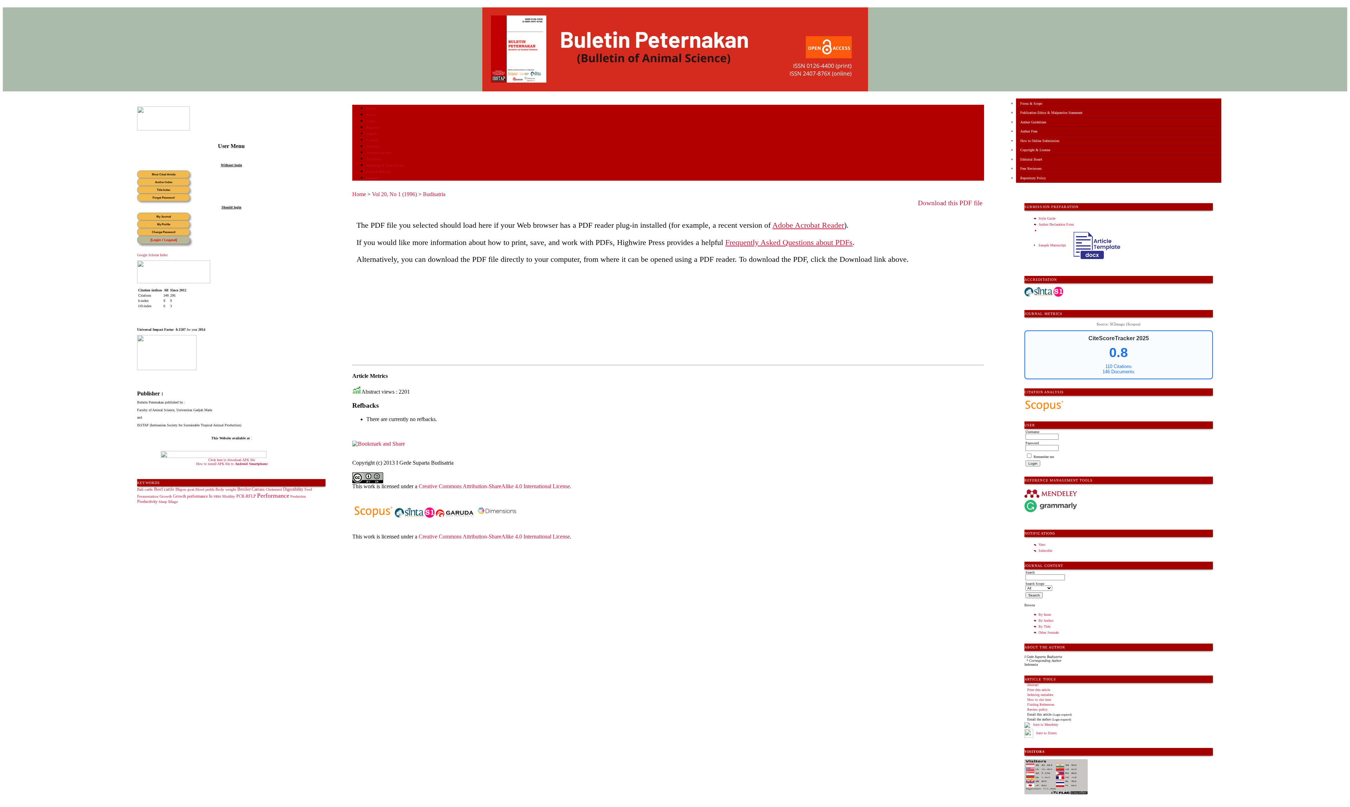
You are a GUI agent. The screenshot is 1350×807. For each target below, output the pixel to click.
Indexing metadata (1040, 695)
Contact (372, 178)
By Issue (1045, 614)
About (371, 115)
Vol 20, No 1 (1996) (394, 194)
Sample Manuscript (1053, 245)
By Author (1046, 620)
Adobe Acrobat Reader (808, 225)
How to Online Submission (1039, 141)
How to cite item (1039, 700)
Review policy (1037, 709)
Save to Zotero (1046, 733)
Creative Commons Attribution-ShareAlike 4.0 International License (494, 486)
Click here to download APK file (231, 460)
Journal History (378, 172)
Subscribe (1045, 551)
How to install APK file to (232, 464)
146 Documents (1118, 371)
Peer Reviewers (1031, 168)
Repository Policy (1033, 178)
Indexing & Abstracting (384, 165)
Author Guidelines (1033, 122)
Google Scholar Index (152, 255)
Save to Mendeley (1045, 725)
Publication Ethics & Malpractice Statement (1051, 113)
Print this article (1038, 690)
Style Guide (1047, 218)
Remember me (1044, 457)
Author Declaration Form (1056, 224)
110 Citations (1118, 366)
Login (371, 121)
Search (371, 134)
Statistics (373, 159)
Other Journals (1049, 632)
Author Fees (1028, 131)
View (1042, 545)
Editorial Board (1031, 159)
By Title (1044, 626)
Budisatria (434, 194)
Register (372, 127)
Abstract (1033, 685)
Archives (373, 146)
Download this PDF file (950, 203)
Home (370, 108)
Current (372, 140)
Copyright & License (1035, 150)
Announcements (378, 153)
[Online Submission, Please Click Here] (163, 129)
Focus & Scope (1031, 103)
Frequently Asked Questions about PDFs (789, 242)
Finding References (1040, 704)
